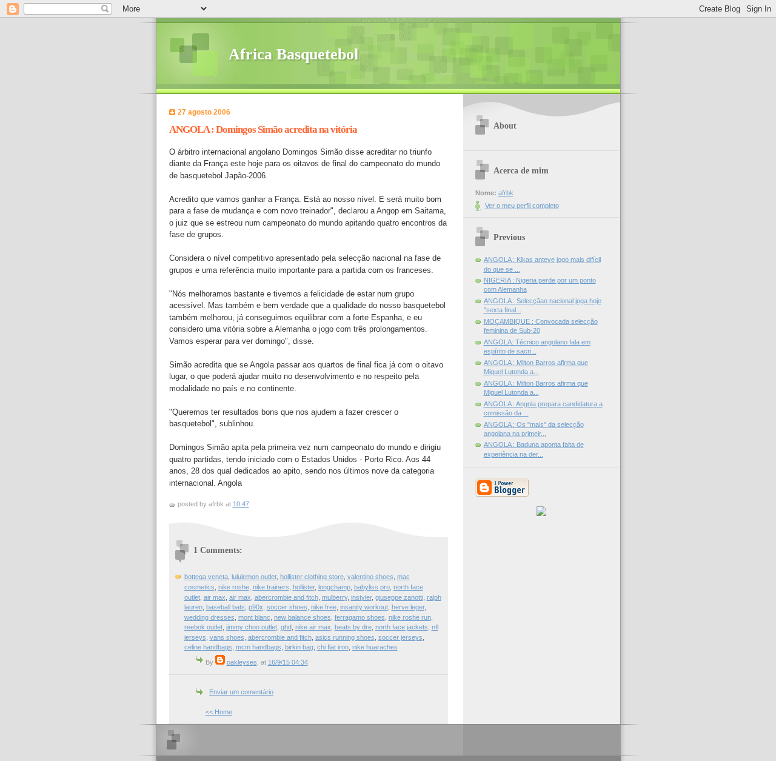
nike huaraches (375, 647)
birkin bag (299, 647)
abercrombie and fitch (286, 597)
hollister (304, 587)
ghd (286, 627)
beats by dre (353, 627)
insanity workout (364, 607)
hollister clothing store (312, 576)
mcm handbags (258, 647)
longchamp (334, 587)
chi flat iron (333, 647)
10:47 (241, 504)
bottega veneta (206, 576)
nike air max (313, 627)
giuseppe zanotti (399, 597)
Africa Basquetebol (293, 54)
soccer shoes (287, 607)
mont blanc (254, 617)
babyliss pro (372, 587)
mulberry (334, 597)
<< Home (219, 712)
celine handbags (208, 647)
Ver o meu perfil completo (522, 205)
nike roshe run (410, 617)
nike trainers (271, 587)
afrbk (505, 192)
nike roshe (233, 587)
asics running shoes (345, 637)
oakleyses (242, 662)
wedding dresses (209, 617)
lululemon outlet (254, 576)
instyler (361, 597)
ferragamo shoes (360, 617)
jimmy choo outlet (251, 627)
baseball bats (225, 607)
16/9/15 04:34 (288, 662)
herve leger (408, 607)
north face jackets (401, 627)
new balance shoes (302, 617)
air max (215, 597)
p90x (256, 607)
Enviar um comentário (241, 692)
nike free (323, 607)
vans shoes (227, 637)
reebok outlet (203, 627)
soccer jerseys (400, 637)
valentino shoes (370, 576)
